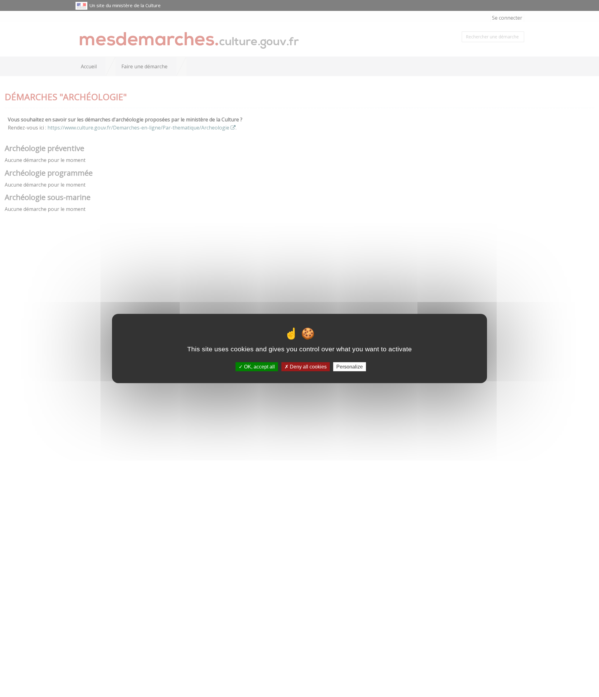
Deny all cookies (308, 366)
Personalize (349, 366)
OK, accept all (259, 366)
